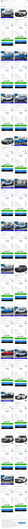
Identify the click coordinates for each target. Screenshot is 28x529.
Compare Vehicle (5, 91)
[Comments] (11, 25)
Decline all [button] (22, 524)
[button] (13, 13)
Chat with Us (7, 44)
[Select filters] (25, 6)
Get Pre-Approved (7, 43)
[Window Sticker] (12, 25)
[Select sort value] (26, 6)
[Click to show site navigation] (27, 1)
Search (25, 3)
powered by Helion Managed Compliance (6, 527)
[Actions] (12, 19)
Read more (16, 526)
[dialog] (14, 524)
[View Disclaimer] (7, 25)
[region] (7, 33)
